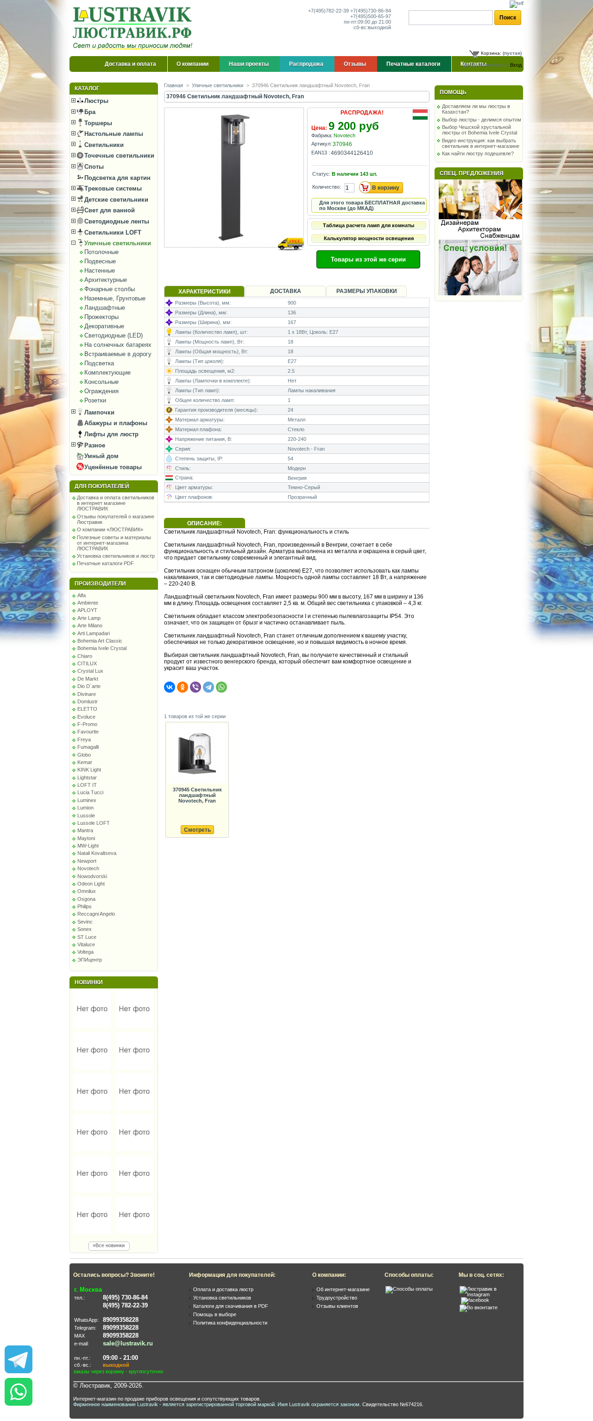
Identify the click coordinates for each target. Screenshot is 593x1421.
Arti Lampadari (93, 633)
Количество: (326, 187)
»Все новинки (109, 1245)
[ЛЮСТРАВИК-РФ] (134, 28)
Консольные (101, 381)
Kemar (84, 762)
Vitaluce (86, 944)
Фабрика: (322, 135)
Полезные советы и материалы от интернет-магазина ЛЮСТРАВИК (114, 543)
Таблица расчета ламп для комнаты (368, 225)
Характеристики (204, 291)
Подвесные (100, 261)
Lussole (86, 815)
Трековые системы (112, 188)
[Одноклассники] (182, 687)
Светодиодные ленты (115, 221)
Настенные (99, 270)
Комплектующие (107, 372)
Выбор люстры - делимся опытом (481, 119)
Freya (84, 739)
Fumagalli (88, 747)
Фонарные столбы (109, 289)
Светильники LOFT (111, 232)
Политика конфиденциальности (230, 1322)
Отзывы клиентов (337, 1306)
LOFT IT (87, 785)
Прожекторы (101, 316)
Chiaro (84, 656)
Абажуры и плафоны (114, 423)
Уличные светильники (116, 243)
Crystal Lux (90, 671)
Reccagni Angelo (96, 914)
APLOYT (87, 610)
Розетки (95, 400)
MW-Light (88, 845)
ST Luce (86, 937)
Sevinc (85, 921)
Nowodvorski (92, 876)
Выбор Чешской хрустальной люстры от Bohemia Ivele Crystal (479, 129)
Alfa (81, 595)
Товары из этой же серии (368, 259)
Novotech (88, 868)
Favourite (88, 731)
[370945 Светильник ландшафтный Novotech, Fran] (197, 754)
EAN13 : (320, 152)
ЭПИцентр (89, 959)
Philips (84, 906)
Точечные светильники (118, 155)
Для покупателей (102, 486)
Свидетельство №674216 (392, 1404)
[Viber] (195, 687)
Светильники (103, 144)
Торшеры (97, 123)
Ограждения (101, 391)
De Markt (87, 679)
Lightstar (87, 777)
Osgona (86, 899)
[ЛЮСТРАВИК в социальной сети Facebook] (475, 1300)
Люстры (95, 100)
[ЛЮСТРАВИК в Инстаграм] (489, 1294)
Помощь (453, 92)
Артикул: (321, 144)
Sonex (84, 929)
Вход (516, 65)
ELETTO (87, 709)
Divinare (86, 694)
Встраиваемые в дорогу (117, 353)
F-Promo (87, 724)
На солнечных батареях (117, 344)
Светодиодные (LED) (113, 335)
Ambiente (87, 602)
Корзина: (491, 53)
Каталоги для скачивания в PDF (230, 1306)
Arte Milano (89, 625)
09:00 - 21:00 (120, 1357)
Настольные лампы (112, 133)
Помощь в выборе (214, 1314)
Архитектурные (105, 279)
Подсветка (99, 363)
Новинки (89, 982)
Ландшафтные (104, 307)
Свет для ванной (108, 210)
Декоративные (104, 326)
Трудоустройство (336, 1297)
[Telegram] (208, 687)
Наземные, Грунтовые (114, 298)
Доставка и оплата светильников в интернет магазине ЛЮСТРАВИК (115, 503)
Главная (173, 85)
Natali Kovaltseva (96, 853)
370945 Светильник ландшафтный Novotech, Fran (197, 795)
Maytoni (86, 838)
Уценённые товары (112, 467)
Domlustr (87, 701)
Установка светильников (222, 1297)
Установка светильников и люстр (116, 556)
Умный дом (100, 455)
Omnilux (86, 891)
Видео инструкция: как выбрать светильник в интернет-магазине (480, 143)
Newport (86, 861)
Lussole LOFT (93, 823)
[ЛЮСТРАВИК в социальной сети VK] (479, 1307)
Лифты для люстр (110, 434)
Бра (88, 111)
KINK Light (89, 769)
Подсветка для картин (116, 177)
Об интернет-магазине (343, 1289)
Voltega (85, 952)
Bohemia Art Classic (99, 641)
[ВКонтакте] (169, 687)
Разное (93, 445)
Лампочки (98, 412)
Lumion (85, 807)
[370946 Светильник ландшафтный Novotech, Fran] (234, 256)
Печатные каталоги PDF (105, 563)
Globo (84, 755)
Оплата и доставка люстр (223, 1289)
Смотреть (197, 830)
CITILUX (87, 663)
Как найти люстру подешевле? (478, 153)
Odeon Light (91, 883)
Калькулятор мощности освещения (369, 238)
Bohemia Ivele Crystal (101, 648)
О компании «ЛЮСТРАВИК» (110, 529)
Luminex (86, 800)
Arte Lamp (89, 618)
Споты (93, 166)
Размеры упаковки (366, 291)
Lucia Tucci (90, 792)
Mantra (85, 830)
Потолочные (101, 252)
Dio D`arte (89, 686)
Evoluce (86, 717)
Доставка (285, 291)
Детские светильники (115, 199)
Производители (100, 583)
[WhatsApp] (221, 687)
